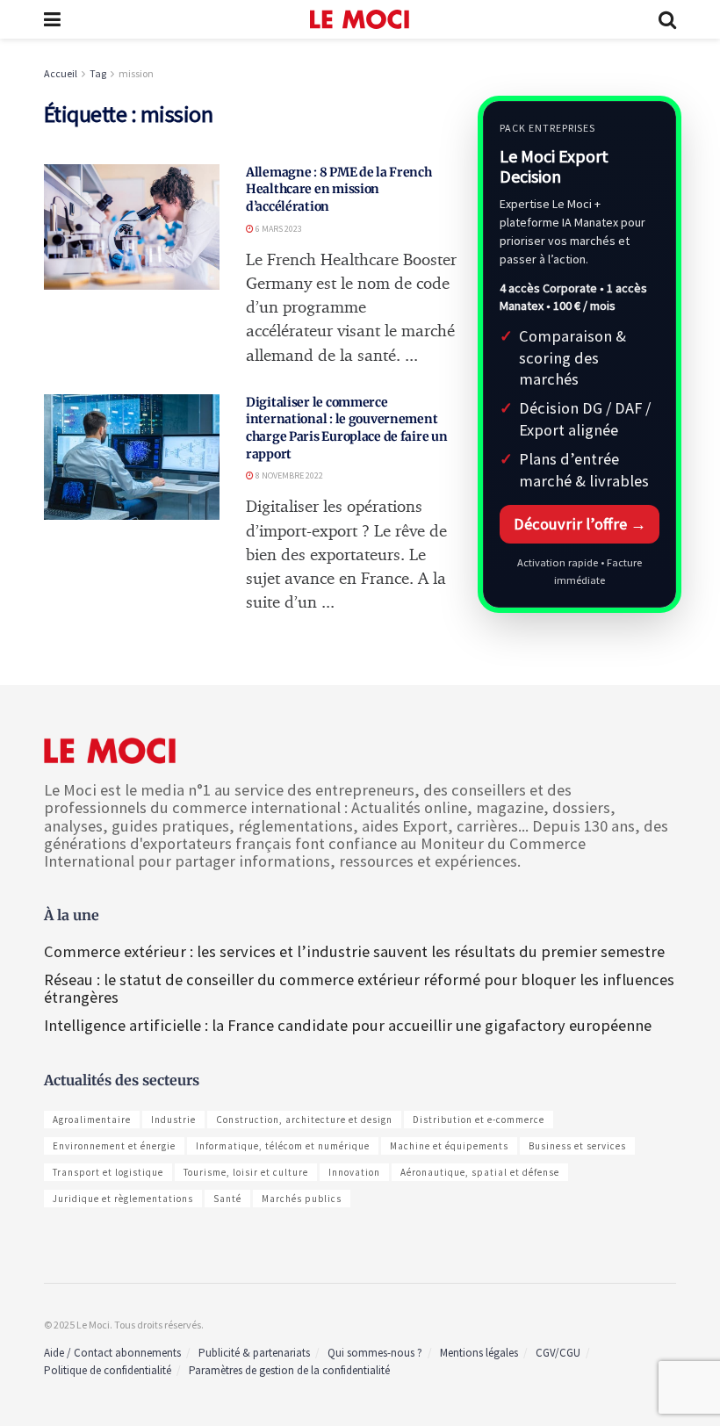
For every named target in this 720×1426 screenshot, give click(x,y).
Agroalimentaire (92, 1119)
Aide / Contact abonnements (112, 1352)
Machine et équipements (449, 1146)
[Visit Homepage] (359, 19)
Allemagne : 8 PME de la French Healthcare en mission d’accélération (339, 189)
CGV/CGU (558, 1352)
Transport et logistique (108, 1172)
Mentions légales (479, 1352)
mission (136, 73)
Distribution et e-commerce (478, 1119)
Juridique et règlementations (123, 1198)
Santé (227, 1198)
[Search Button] (667, 19)
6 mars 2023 (278, 228)
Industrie (173, 1119)
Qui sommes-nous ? (375, 1352)
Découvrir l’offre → (580, 524)
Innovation (354, 1172)
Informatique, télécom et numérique (283, 1146)
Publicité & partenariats (254, 1352)
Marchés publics (302, 1198)
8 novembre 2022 (288, 475)
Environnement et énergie (114, 1146)
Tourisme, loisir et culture (246, 1172)
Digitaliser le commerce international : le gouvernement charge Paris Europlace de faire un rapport (346, 428)
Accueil (60, 73)
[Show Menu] (52, 19)
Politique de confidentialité (107, 1370)
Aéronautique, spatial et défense (479, 1172)
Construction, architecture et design (304, 1119)
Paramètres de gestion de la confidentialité (289, 1370)
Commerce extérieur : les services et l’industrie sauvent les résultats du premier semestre (354, 951)
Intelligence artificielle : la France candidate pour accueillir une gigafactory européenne (348, 1025)
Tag (98, 73)
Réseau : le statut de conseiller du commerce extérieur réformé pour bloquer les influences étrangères (359, 988)
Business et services (577, 1146)
